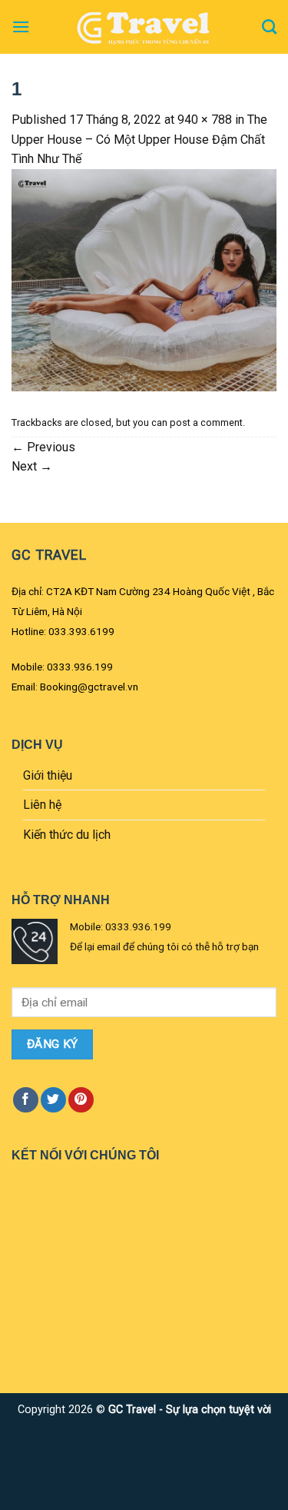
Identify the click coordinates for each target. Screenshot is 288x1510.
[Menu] (21, 26)
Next (32, 466)
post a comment (206, 422)
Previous (43, 447)
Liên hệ (42, 804)
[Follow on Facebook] (25, 1100)
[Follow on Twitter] (53, 1100)
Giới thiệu (47, 775)
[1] (144, 279)
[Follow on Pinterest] (81, 1100)
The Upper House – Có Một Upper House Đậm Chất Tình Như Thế (139, 139)
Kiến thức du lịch (67, 834)
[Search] (269, 26)
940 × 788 (204, 119)
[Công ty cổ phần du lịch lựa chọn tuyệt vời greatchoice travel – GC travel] (144, 27)
